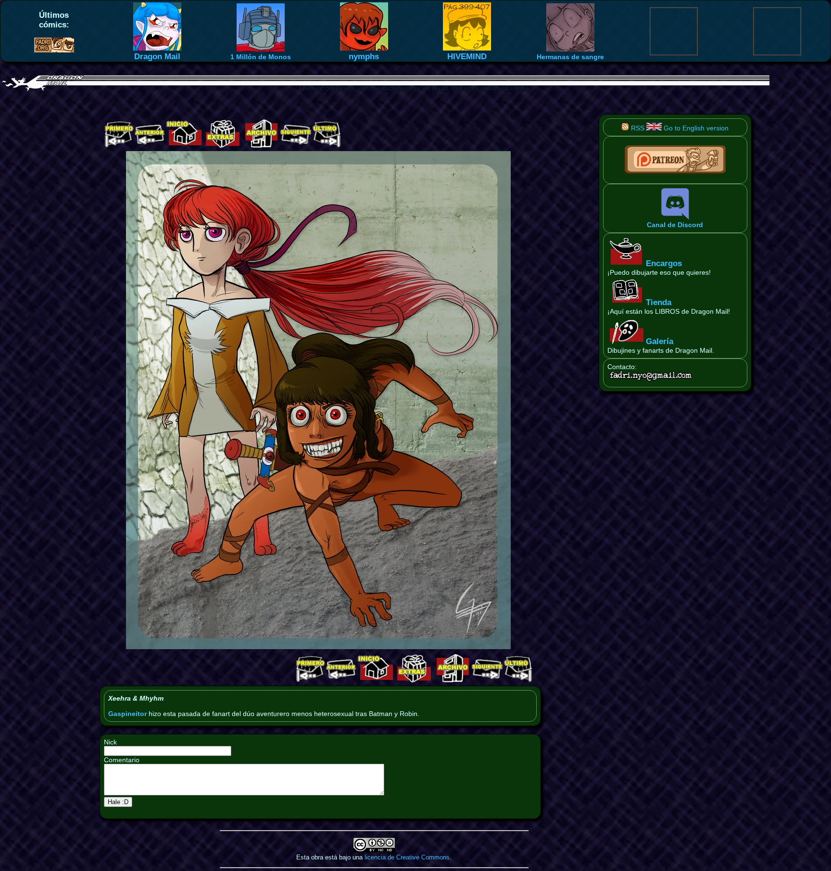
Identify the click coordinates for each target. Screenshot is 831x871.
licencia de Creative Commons (407, 857)
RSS (636, 128)
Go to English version (695, 128)
